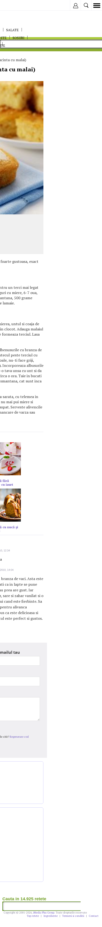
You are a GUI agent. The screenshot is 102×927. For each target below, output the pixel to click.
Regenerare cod (19, 736)
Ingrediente (50, 916)
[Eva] (15, 5)
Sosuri (18, 37)
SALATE (12, 30)
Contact (93, 916)
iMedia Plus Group (43, 912)
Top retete (33, 916)
